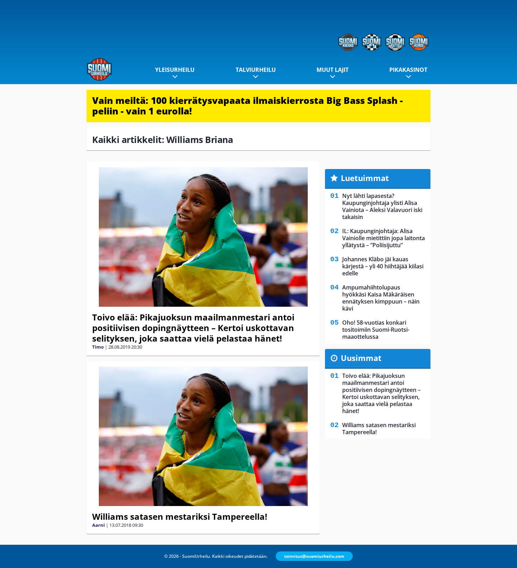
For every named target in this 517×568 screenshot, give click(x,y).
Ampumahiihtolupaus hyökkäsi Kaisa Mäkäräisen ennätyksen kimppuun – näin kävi (381, 297)
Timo (98, 347)
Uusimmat (361, 357)
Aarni (98, 525)
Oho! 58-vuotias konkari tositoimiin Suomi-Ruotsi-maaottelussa (375, 330)
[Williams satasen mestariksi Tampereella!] (203, 436)
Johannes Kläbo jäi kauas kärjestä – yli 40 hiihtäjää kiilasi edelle (382, 266)
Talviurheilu (256, 70)
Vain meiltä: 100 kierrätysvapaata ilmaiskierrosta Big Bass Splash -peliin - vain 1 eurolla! (247, 105)
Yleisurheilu (174, 70)
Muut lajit (333, 70)
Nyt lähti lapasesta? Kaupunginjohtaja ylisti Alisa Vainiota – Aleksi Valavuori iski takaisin (382, 206)
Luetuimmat (365, 178)
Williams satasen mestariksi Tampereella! (179, 516)
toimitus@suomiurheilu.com (314, 556)
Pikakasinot (408, 70)
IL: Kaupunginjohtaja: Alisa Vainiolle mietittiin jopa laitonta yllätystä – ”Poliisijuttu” (383, 238)
